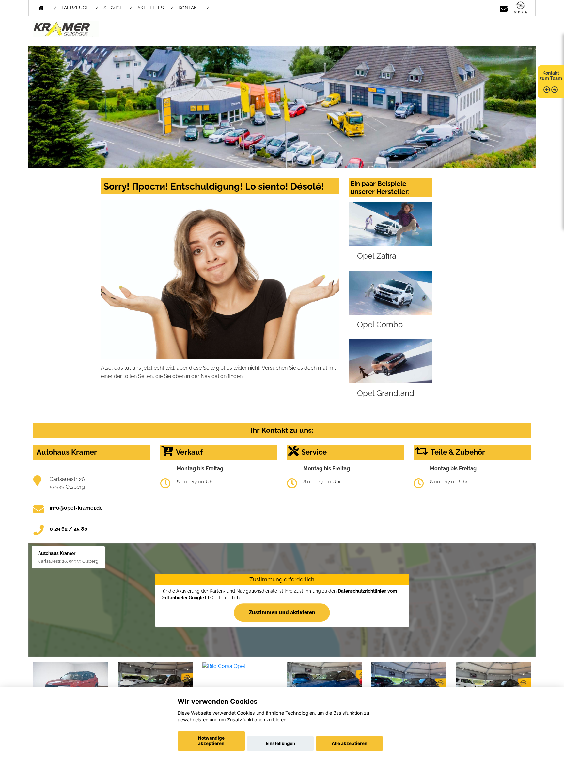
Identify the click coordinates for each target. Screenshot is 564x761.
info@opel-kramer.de (76, 508)
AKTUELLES (150, 7)
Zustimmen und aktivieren (282, 612)
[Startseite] (520, 7)
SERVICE (113, 7)
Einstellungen (280, 743)
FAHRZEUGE (75, 7)
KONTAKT (189, 7)
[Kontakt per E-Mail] (504, 7)
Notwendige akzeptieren (211, 741)
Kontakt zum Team (551, 75)
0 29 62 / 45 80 (68, 529)
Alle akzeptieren (349, 743)
